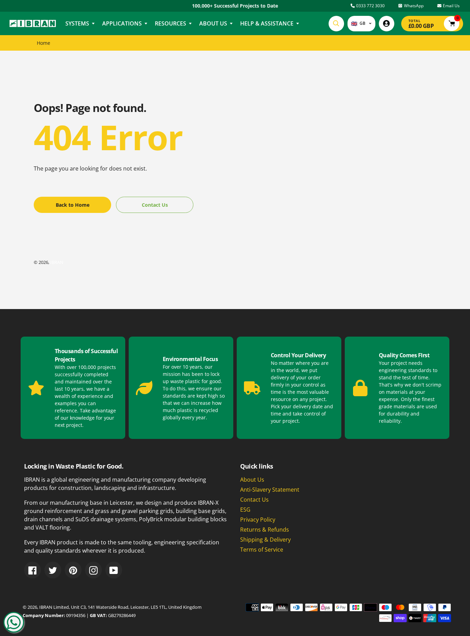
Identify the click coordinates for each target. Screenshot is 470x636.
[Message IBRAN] (13, 622)
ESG (245, 509)
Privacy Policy (257, 519)
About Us (252, 479)
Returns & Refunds (264, 529)
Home (43, 43)
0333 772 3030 (370, 6)
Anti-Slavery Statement (269, 489)
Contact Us (254, 499)
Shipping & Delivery (265, 539)
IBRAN (56, 262)
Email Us (451, 6)
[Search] (336, 23)
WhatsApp (413, 6)
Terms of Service (261, 549)
